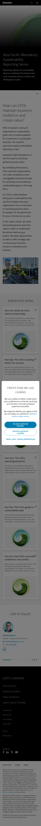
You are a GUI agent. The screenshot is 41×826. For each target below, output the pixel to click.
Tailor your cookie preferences (20, 439)
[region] (20, 413)
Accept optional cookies (20, 425)
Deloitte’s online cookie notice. (24, 415)
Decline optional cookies (20, 432)
